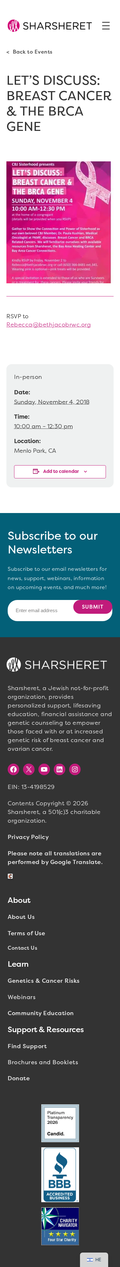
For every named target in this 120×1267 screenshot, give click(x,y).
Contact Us (22, 948)
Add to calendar (61, 471)
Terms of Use (26, 933)
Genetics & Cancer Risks (44, 980)
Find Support (27, 1046)
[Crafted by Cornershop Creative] (11, 876)
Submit (93, 607)
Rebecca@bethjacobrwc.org (48, 324)
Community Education (41, 1013)
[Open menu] (106, 25)
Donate (19, 1078)
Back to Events (32, 52)
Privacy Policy (28, 837)
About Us (21, 916)
